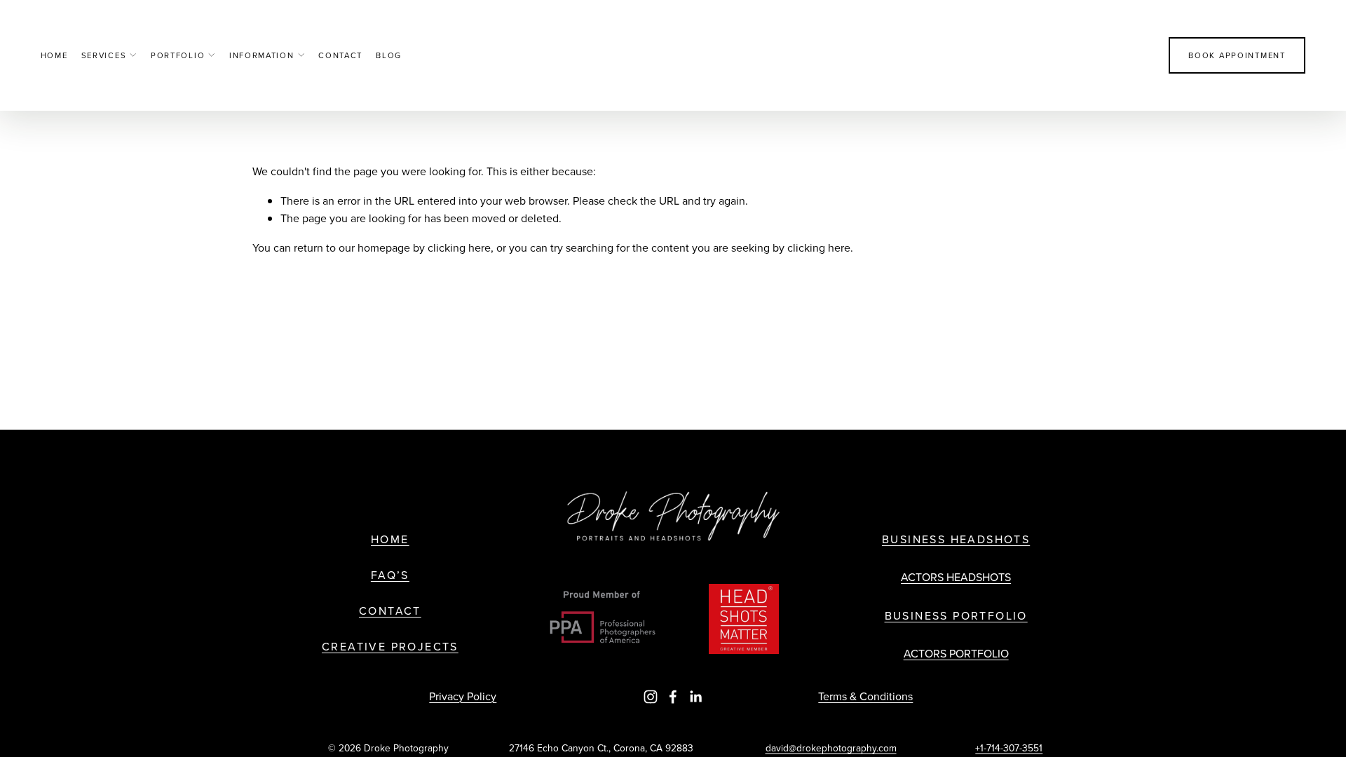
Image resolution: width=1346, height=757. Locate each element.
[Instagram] (651, 697)
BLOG (389, 55)
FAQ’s (390, 575)
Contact (340, 55)
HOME (390, 539)
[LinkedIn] (695, 697)
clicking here (459, 247)
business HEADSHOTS (956, 539)
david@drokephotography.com (831, 747)
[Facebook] (673, 697)
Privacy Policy (462, 696)
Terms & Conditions (865, 696)
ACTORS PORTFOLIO (956, 653)
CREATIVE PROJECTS (390, 646)
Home (54, 55)
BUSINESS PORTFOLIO (956, 615)
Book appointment (1236, 55)
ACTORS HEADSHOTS (956, 577)
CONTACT (390, 611)
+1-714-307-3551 (1008, 747)
